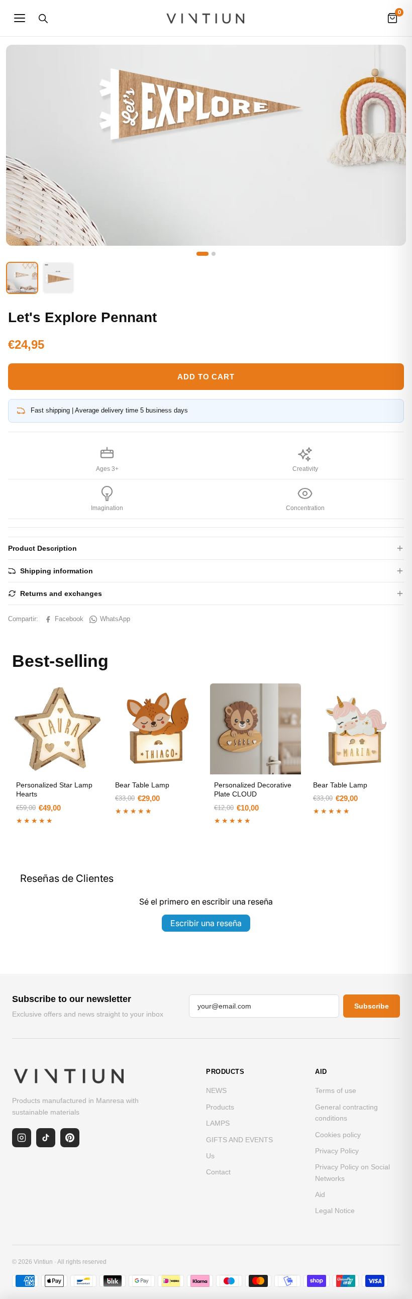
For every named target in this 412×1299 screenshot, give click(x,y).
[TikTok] (45, 1137)
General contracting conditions (346, 1112)
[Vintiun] (206, 18)
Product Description (42, 548)
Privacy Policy (337, 1151)
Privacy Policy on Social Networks (352, 1172)
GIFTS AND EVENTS (239, 1140)
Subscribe (371, 1006)
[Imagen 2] (214, 254)
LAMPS (218, 1123)
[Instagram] (21, 1137)
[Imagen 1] (202, 254)
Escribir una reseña (206, 923)
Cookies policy (338, 1135)
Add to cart (206, 376)
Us (210, 1156)
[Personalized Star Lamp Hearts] (57, 728)
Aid (320, 1194)
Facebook (69, 619)
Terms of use (335, 1090)
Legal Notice (335, 1211)
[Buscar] (42, 18)
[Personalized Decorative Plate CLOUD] (255, 728)
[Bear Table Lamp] (156, 728)
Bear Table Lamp (142, 785)
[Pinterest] (69, 1137)
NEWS (216, 1090)
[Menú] (19, 18)
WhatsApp (115, 619)
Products (220, 1107)
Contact (218, 1172)
